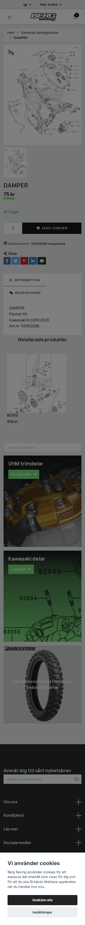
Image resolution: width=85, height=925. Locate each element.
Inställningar (42, 912)
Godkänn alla (42, 900)
